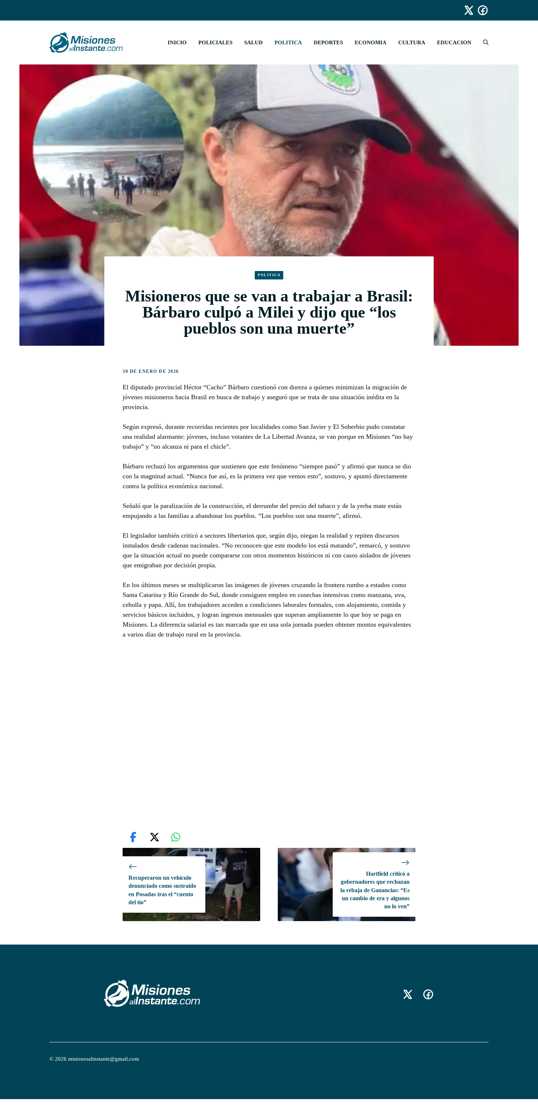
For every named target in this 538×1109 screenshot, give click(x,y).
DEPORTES (328, 42)
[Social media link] (465, 10)
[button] (483, 42)
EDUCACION (454, 42)
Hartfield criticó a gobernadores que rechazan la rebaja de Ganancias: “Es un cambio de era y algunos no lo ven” (375, 890)
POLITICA (288, 42)
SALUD (253, 42)
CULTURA (411, 42)
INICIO (177, 42)
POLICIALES (215, 42)
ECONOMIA (370, 42)
